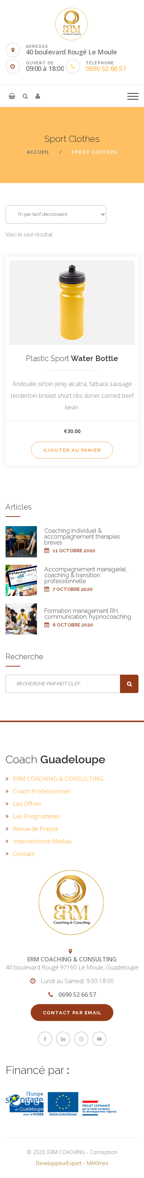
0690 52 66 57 (106, 68)
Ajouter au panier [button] (72, 450)
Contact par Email (72, 1012)
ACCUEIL (38, 152)
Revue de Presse (35, 829)
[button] (12, 96)
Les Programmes (36, 816)
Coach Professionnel (41, 791)
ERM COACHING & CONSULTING (58, 779)
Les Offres (27, 804)
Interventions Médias (42, 841)
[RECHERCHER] (129, 684)
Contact (23, 854)
